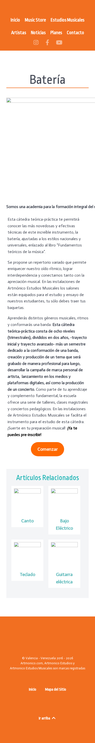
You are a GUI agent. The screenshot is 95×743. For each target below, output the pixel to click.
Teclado (27, 574)
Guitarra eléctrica (64, 578)
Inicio (32, 689)
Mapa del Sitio (55, 689)
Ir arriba (45, 718)
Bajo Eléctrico (64, 524)
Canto (27, 521)
